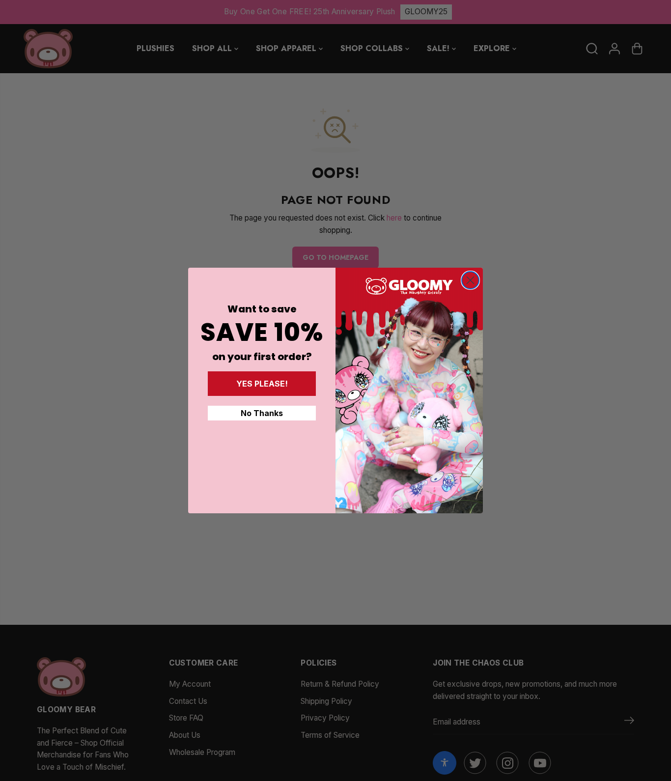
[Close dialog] (470, 280)
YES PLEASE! (262, 384)
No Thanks (262, 413)
